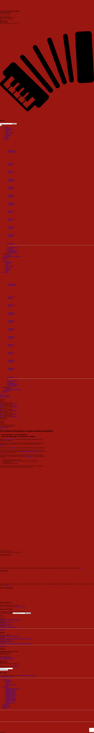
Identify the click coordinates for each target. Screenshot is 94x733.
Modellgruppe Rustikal (10, 693)
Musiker (13, 447)
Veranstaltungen (6, 705)
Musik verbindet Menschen (6, 624)
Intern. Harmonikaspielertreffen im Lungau (9, 636)
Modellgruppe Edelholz (11, 694)
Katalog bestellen (6, 706)
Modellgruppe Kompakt (11, 700)
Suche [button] (15, 123)
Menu (1, 394)
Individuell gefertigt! (10, 703)
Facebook (15, 666)
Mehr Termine (3, 646)
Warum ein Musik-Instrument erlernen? (8, 627)
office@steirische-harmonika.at (6, 657)
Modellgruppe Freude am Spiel (12, 688)
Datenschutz (6, 676)
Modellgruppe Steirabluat (11, 692)
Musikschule (5, 704)
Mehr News (2, 629)
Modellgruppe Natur (10, 690)
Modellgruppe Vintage (10, 698)
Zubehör (7, 702)
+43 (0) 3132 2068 (4, 395)
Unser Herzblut (9, 680)
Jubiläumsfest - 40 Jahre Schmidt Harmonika (9, 619)
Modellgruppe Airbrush (11, 699)
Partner (7, 685)
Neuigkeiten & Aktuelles (11, 684)
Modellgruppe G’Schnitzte (11, 695)
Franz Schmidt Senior (8, 439)
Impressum (11, 676)
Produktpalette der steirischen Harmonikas (28, 451)
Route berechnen (4, 669)
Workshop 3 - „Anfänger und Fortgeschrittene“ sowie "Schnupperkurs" (15, 643)
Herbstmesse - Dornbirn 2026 (6, 641)
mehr (80, 568)
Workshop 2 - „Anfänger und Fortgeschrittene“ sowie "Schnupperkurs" (15, 638)
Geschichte (8, 682)
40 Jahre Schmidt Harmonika (6, 622)
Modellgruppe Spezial (10, 689)
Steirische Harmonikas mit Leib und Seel (27, 675)
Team (7, 683)
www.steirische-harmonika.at (6, 658)
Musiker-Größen (28, 456)
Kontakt (2, 676)
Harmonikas (5, 687)
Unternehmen (3, 445)
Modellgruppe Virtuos (10, 697)
